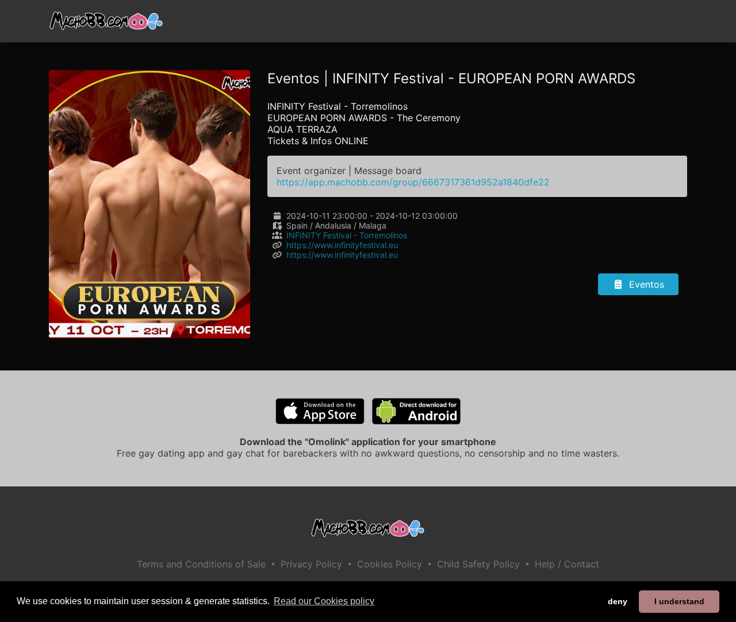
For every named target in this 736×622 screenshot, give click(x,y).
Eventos (645, 284)
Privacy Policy (311, 564)
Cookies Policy (389, 564)
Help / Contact (567, 564)
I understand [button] (679, 601)
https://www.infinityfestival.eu (342, 245)
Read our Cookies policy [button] (324, 601)
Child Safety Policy (478, 564)
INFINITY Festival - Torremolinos (346, 235)
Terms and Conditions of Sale (201, 564)
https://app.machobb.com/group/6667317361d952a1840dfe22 (413, 182)
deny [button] (617, 601)
